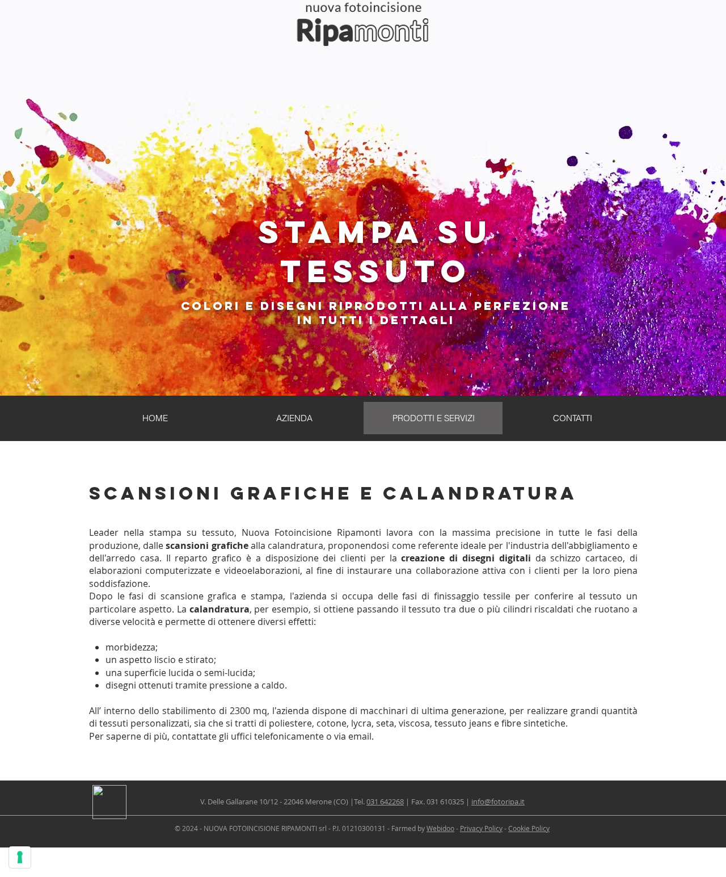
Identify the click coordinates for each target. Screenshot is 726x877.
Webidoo (440, 828)
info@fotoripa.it (498, 801)
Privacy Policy (481, 828)
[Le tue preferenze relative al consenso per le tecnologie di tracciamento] (20, 857)
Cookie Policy (529, 828)
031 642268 (385, 801)
